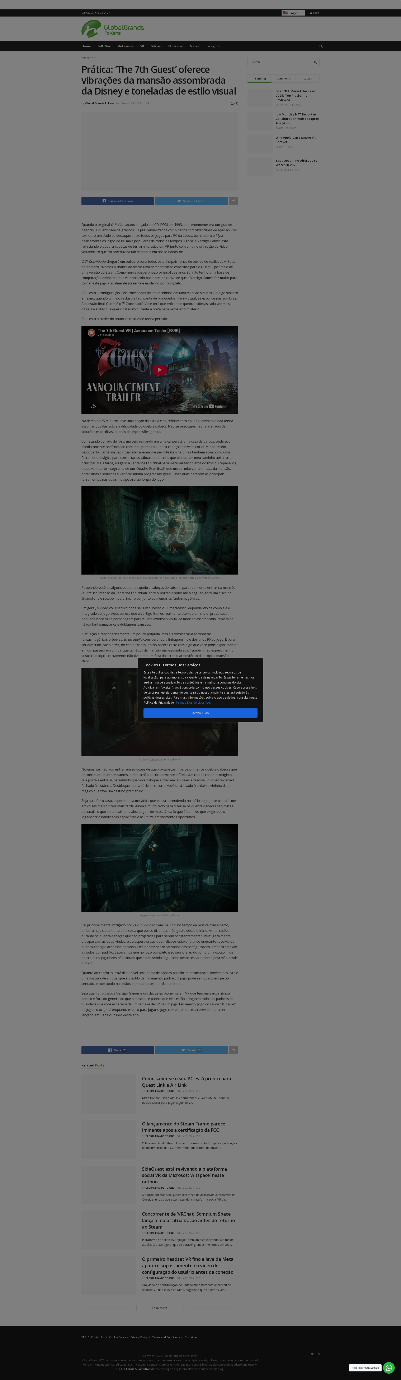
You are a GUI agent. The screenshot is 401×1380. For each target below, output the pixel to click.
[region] (200, 690)
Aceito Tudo (200, 713)
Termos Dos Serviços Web (193, 702)
